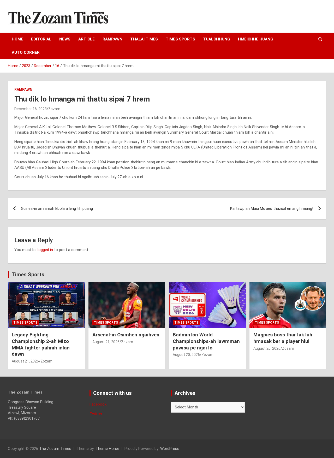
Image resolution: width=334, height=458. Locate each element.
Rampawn (112, 39)
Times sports (180, 39)
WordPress (169, 448)
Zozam (54, 109)
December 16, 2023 (30, 109)
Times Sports (27, 274)
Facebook (98, 404)
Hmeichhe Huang (255, 39)
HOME (17, 39)
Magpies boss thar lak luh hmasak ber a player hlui (282, 338)
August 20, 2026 (186, 355)
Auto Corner (26, 52)
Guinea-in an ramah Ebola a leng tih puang (57, 208)
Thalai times (144, 39)
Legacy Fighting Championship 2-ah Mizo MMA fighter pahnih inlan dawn (41, 344)
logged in (45, 249)
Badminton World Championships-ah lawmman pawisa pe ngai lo (206, 341)
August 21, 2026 (25, 361)
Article (86, 39)
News (64, 39)
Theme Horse (107, 448)
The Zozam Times (55, 448)
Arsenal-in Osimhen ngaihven (125, 335)
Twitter (96, 414)
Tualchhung (216, 39)
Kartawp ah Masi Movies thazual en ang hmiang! (271, 208)
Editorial (41, 39)
